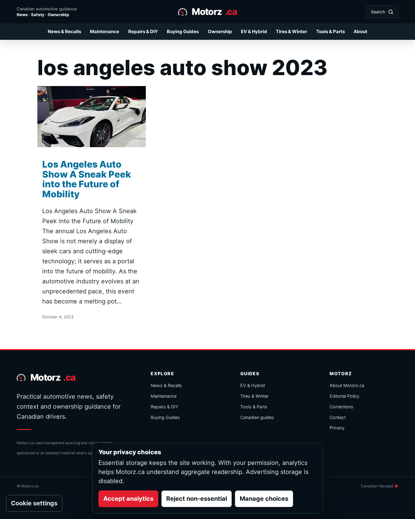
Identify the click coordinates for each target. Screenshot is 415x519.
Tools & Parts (330, 31)
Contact (338, 417)
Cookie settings (34, 503)
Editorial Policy (344, 396)
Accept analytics (128, 498)
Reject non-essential (196, 498)
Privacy (337, 427)
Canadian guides (257, 417)
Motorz (214, 11)
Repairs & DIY (143, 31)
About (360, 31)
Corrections (341, 406)
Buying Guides (183, 31)
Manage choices (264, 498)
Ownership (220, 31)
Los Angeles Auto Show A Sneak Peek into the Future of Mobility (86, 179)
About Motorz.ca (347, 385)
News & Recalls (64, 31)
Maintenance (104, 31)
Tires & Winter (291, 31)
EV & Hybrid (254, 31)
